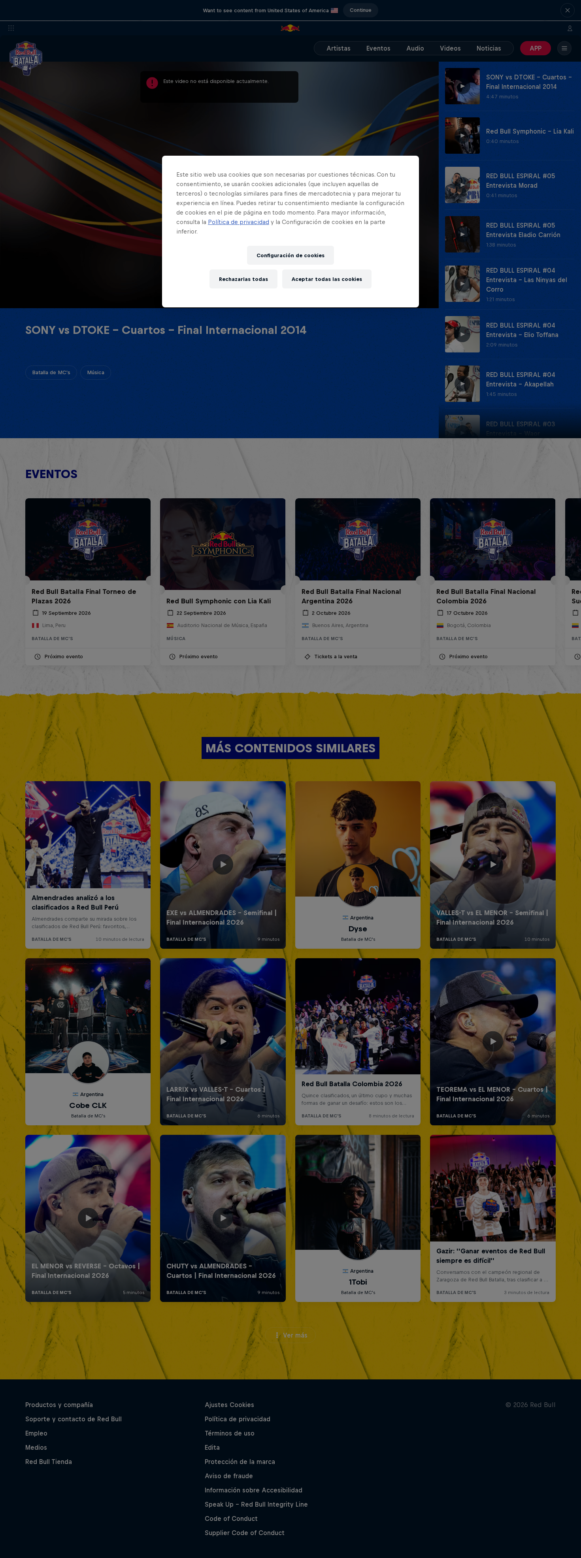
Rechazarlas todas (243, 279)
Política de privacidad (238, 222)
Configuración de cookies (290, 255)
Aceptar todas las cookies (327, 279)
